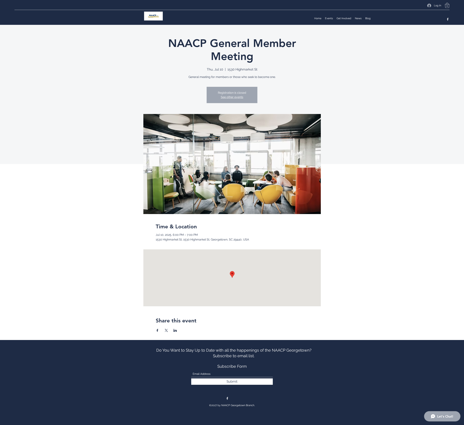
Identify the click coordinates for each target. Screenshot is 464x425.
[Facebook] (448, 19)
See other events (232, 97)
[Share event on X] (166, 330)
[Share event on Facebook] (157, 330)
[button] (447, 5)
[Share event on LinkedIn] (175, 330)
